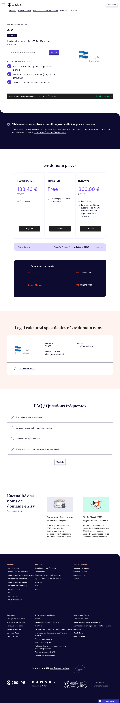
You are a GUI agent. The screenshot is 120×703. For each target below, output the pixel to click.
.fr (48, 96)
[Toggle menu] (3, 4)
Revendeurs (40, 572)
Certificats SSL (13, 596)
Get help (60, 462)
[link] (33, 682)
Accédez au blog (14, 511)
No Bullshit (77, 629)
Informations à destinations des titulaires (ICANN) (51, 634)
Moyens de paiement (43, 639)
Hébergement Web (14, 629)
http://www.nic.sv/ (85, 346)
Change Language (101, 686)
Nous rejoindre (79, 636)
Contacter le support (81, 568)
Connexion (111, 5)
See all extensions (103, 96)
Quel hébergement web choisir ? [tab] (29, 417)
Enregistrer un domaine (16, 619)
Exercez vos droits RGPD (45, 652)
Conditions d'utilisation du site (47, 622)
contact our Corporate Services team (50, 132)
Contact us (86, 273)
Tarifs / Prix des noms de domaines (45, 10)
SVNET (48, 346)
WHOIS (38, 589)
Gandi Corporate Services (45, 568)
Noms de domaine (24, 10)
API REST (77, 579)
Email (9, 593)
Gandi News (78, 633)
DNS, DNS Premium (14, 600)
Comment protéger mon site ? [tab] (28, 438)
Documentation (79, 575)
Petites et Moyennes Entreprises (48, 575)
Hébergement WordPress (17, 579)
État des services (80, 572)
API (36, 586)
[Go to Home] (15, 5)
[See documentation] (37, 272)
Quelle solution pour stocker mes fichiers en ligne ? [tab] (37, 449)
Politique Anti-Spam (43, 642)
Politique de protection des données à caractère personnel (50, 647)
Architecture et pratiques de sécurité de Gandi (92, 626)
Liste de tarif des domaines (17, 572)
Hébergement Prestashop (17, 586)
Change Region (100, 682)
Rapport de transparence (45, 656)
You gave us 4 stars (39, 686)
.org (42, 96)
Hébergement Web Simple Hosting (20, 575)
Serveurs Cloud (13, 633)
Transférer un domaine (16, 622)
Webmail (38, 582)
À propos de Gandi (80, 619)
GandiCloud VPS (13, 589)
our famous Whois (59, 667)
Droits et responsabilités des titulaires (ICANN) (53, 629)
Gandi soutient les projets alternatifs (87, 622)
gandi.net (12, 10)
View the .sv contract (54, 354)
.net (54, 96)
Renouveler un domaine (16, 626)
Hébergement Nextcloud (17, 582)
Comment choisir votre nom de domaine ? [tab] (34, 428)
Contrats (38, 626)
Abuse (37, 619)
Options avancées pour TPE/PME (48, 579)
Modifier (99, 247)
